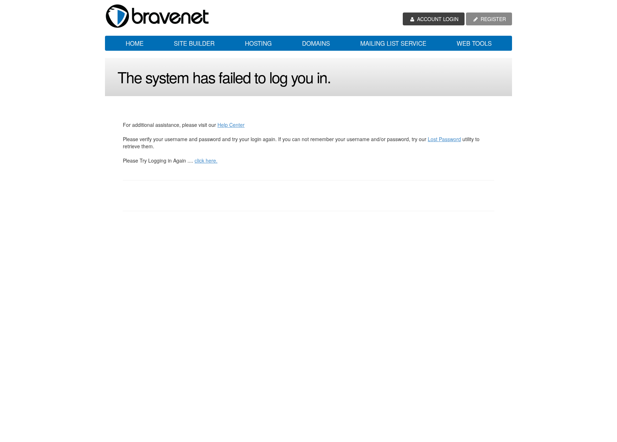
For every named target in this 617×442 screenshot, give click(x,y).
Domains (316, 43)
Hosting (258, 43)
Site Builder (194, 43)
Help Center (231, 124)
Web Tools (474, 43)
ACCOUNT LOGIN (437, 19)
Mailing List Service (393, 43)
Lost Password (444, 139)
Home (135, 43)
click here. (206, 160)
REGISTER (492, 19)
